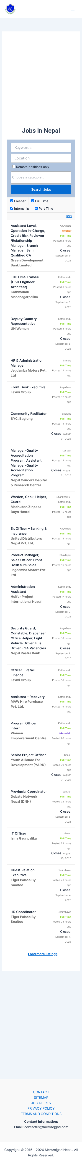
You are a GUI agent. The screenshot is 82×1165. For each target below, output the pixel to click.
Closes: (65, 250)
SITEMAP (41, 1098)
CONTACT (41, 1092)
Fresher (19, 201)
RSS (69, 216)
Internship (21, 208)
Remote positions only (32, 167)
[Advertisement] (41, 79)
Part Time (45, 208)
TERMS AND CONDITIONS (41, 1114)
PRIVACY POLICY (41, 1108)
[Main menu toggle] (72, 9)
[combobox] (41, 177)
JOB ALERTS (41, 1103)
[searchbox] (41, 177)
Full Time (41, 201)
